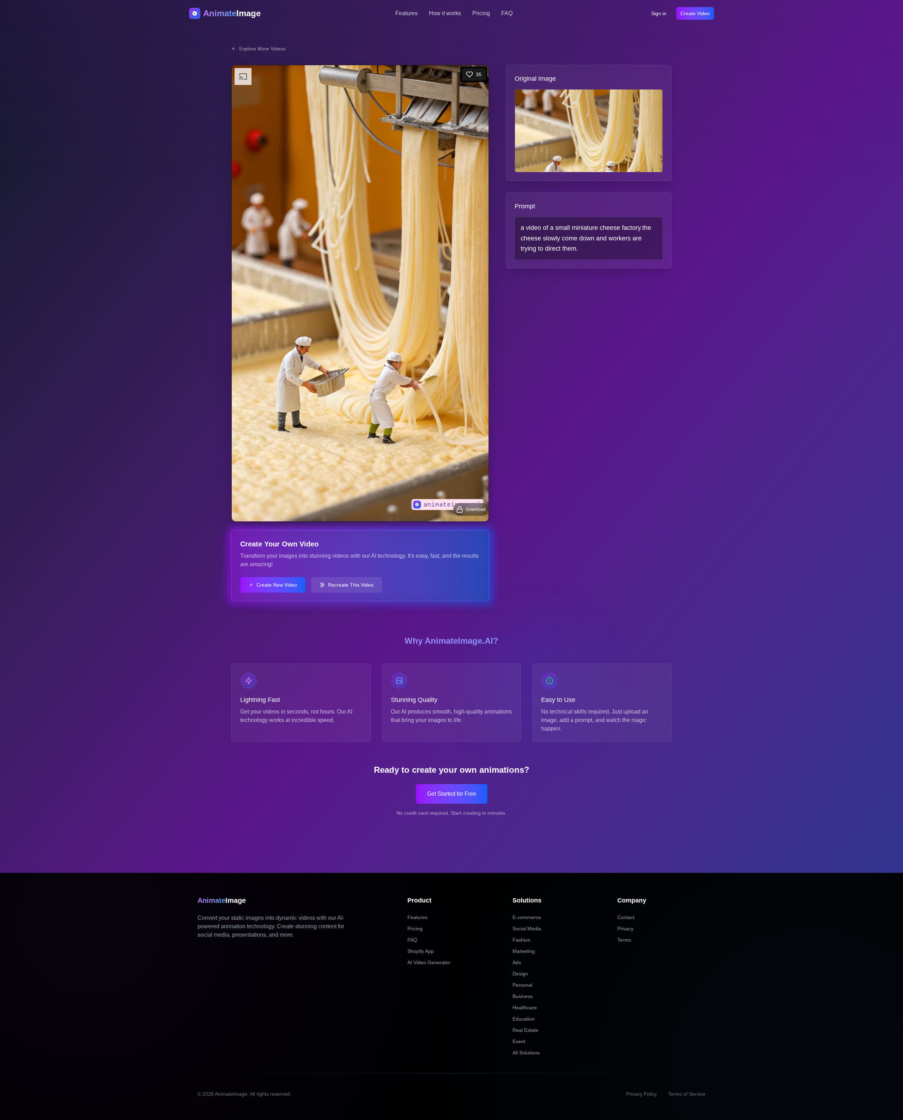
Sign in (658, 13)
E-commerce (527, 917)
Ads (517, 962)
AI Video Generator (428, 962)
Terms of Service (686, 1094)
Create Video (695, 13)
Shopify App (420, 951)
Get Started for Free (451, 794)
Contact (626, 917)
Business (523, 996)
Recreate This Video (351, 585)
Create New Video (276, 585)
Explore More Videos (262, 48)
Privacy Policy (641, 1094)
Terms (624, 940)
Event (519, 1041)
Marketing (524, 951)
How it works (445, 13)
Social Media (527, 928)
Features (406, 13)
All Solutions (526, 1052)
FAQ (507, 13)
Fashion (522, 940)
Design (520, 974)
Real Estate (525, 1030)
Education (524, 1019)
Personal (522, 985)
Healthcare (525, 1007)
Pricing (481, 13)
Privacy (625, 928)
